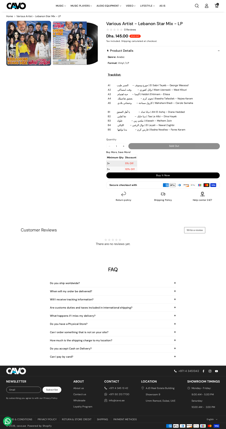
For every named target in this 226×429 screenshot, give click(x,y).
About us (78, 388)
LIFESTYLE (146, 5)
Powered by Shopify (40, 425)
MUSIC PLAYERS (80, 5)
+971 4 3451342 (188, 371)
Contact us (79, 394)
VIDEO (129, 5)
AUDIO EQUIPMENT (108, 5)
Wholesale (79, 400)
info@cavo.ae (117, 400)
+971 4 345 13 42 (118, 388)
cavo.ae (21, 425)
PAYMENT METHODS (125, 419)
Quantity (111, 139)
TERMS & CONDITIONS (19, 419)
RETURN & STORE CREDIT (76, 419)
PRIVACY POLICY (47, 419)
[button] (61, 6)
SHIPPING (102, 419)
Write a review (195, 230)
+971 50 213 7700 (119, 394)
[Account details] (206, 5)
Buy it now (163, 175)
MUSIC (60, 5)
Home (9, 16)
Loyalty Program (82, 406)
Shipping (126, 41)
